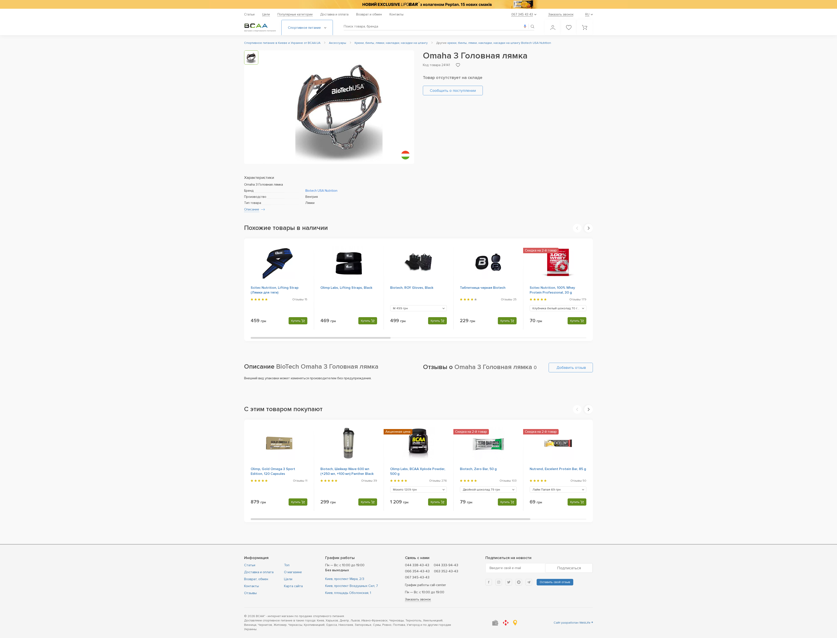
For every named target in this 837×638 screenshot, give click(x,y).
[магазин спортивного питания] (259, 25)
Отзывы (250, 593)
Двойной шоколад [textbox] (481, 489)
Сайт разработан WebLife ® (573, 622)
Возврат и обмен (369, 14)
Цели (266, 14)
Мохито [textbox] (405, 489)
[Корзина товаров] (584, 27)
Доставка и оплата (334, 14)
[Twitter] (508, 582)
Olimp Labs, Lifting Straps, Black (346, 288)
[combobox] (418, 308)
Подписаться (569, 568)
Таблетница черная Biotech (482, 288)
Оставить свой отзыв (555, 582)
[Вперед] (588, 228)
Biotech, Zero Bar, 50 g (478, 469)
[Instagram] (498, 582)
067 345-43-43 (417, 577)
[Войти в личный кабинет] (552, 27)
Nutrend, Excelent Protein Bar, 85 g (558, 469)
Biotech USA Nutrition (321, 191)
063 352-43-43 (446, 571)
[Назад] (577, 228)
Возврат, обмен (256, 579)
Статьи (249, 14)
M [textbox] (400, 308)
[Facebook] (488, 582)
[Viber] (518, 582)
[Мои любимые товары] (568, 27)
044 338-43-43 (417, 565)
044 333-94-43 (446, 565)
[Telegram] (529, 582)
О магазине (293, 572)
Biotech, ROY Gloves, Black (411, 288)
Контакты (396, 14)
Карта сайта (293, 586)
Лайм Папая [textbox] (546, 489)
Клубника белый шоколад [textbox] (556, 308)
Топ (286, 565)
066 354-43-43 (417, 571)
